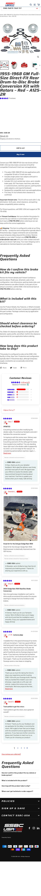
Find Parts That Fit (12, 8)
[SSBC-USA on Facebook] (29, 828)
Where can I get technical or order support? (17, 791)
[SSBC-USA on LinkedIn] (38, 828)
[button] (4, 98)
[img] (7, 418)
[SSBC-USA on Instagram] (34, 828)
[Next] (39, 65)
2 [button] (17, 748)
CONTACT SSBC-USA (16, 815)
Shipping (2, 139)
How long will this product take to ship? (16, 786)
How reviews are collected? (11, 754)
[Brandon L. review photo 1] (20, 518)
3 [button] (21, 748)
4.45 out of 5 (25, 382)
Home (1, 14)
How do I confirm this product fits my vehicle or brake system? (19, 774)
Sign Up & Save (13, 808)
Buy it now (20, 154)
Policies (8, 801)
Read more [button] (7, 453)
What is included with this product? (14, 780)
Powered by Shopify (6, 837)
